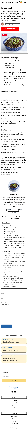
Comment (4, 308)
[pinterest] (15, 391)
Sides (14, 419)
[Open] (25, 2)
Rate (14, 213)
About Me (14, 400)
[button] (4, 35)
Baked (14, 421)
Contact (14, 403)
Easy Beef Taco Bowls (10, 350)
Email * (3, 298)
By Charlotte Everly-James (12, 23)
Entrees (14, 416)
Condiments (14, 424)
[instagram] (12, 391)
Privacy (14, 405)
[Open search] (3, 2)
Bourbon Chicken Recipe (11, 342)
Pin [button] (21, 210)
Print (9, 210)
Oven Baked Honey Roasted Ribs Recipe (10, 359)
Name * (3, 293)
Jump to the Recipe (10, 29)
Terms (14, 408)
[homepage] (14, 387)
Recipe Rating (4, 302)
